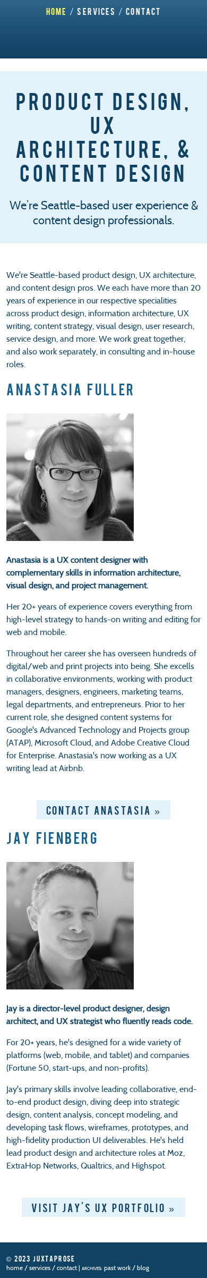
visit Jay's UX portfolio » (103, 1207)
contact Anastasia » (103, 809)
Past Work (117, 1268)
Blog (143, 1268)
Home (56, 11)
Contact (143, 11)
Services (96, 11)
